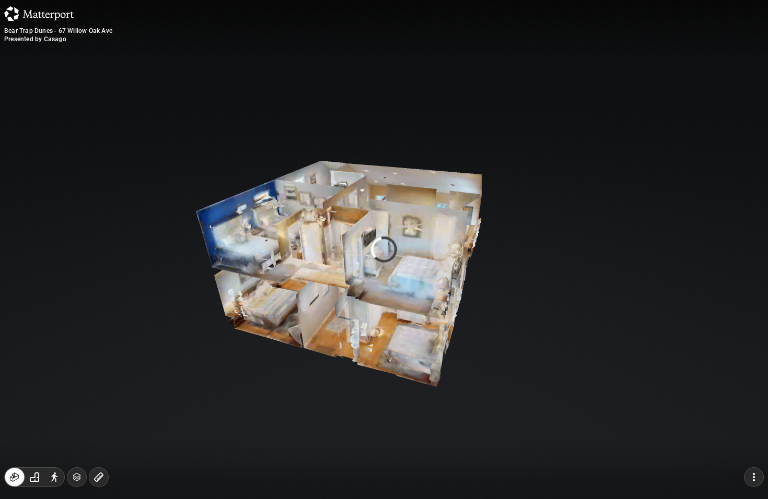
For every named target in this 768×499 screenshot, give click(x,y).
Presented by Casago (35, 39)
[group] (34, 477)
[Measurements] (99, 477)
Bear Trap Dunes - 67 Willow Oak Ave (58, 30)
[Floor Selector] (77, 477)
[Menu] (754, 477)
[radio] (15, 477)
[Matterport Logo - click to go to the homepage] (39, 13)
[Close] (511, 90)
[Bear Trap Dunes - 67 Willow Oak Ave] (384, 249)
